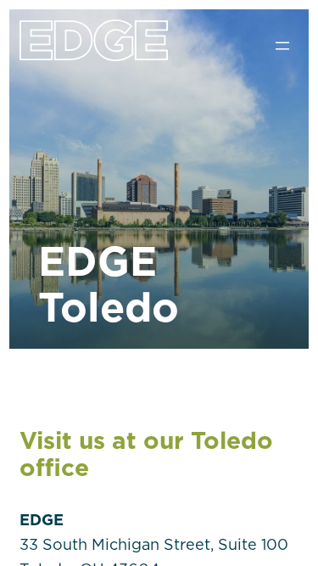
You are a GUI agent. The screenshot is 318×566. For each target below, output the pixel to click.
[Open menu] (282, 46)
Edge (94, 54)
